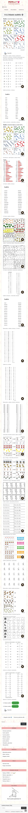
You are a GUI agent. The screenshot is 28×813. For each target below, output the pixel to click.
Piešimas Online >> (6, 781)
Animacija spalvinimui (7, 730)
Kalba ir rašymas (6, 754)
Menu (5, 7)
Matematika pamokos (7, 752)
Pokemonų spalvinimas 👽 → (19, 717)
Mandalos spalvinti (6, 736)
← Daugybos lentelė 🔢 (7, 717)
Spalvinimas (13, 9)
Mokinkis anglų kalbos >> (8, 775)
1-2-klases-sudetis (7, 702)
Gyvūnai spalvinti (6, 734)
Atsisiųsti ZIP (15, 706)
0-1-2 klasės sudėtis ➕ (14, 15)
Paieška (3, 721)
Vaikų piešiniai (5, 744)
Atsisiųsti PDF (15, 702)
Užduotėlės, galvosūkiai (7, 742)
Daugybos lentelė (6, 756)
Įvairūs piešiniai (6, 740)
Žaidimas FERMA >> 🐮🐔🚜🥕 (9, 773)
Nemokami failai (6, 763)
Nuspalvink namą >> (7, 779)
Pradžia (6, 9)
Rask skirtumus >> (6, 777)
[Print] (22, 86)
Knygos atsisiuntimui (7, 765)
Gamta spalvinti (6, 732)
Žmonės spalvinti (6, 738)
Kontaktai (21, 9)
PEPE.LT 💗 (14, 2)
